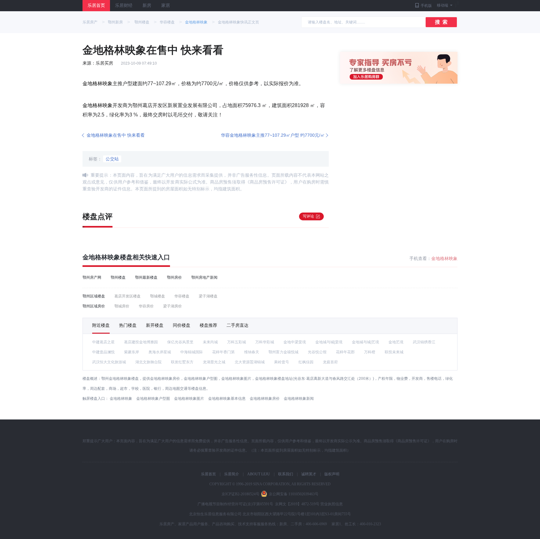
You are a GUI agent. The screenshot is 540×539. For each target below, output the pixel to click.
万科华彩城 (264, 342)
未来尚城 (210, 342)
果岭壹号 (281, 362)
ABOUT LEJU (258, 474)
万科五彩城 (236, 342)
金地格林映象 (196, 22)
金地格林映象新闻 (299, 398)
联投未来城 (394, 352)
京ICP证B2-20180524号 (240, 494)
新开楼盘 (154, 325)
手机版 (426, 5)
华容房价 (146, 306)
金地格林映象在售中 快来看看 (116, 135)
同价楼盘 (181, 325)
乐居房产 (90, 22)
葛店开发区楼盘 (127, 296)
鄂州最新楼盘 (146, 277)
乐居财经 (123, 5)
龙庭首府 (330, 362)
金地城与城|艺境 (365, 342)
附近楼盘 (101, 325)
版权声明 (331, 474)
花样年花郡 (345, 352)
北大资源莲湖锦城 (250, 362)
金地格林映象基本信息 (227, 398)
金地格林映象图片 (189, 398)
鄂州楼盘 (141, 22)
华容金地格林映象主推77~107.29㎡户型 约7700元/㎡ (273, 135)
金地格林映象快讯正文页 (238, 22)
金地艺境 (395, 342)
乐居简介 (231, 474)
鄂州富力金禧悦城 (283, 352)
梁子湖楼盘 (208, 296)
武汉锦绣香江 (424, 342)
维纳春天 (251, 352)
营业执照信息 (331, 504)
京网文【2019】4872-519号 (297, 504)
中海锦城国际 (191, 352)
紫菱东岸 (131, 352)
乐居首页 (96, 5)
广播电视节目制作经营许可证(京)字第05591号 (235, 504)
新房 (146, 5)
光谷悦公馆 (317, 352)
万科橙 (369, 352)
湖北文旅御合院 (148, 362)
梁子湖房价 (172, 306)
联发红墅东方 (182, 362)
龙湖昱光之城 (214, 362)
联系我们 (285, 474)
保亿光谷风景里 (180, 342)
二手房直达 (237, 325)
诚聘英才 (308, 474)
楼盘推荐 (208, 325)
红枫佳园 (305, 362)
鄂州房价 (174, 277)
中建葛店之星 (103, 342)
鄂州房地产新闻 (204, 277)
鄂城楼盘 (157, 296)
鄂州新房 (115, 22)
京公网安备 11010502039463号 (293, 494)
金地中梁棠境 (294, 342)
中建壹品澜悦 (103, 352)
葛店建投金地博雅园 (141, 342)
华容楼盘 (167, 22)
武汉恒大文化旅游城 (109, 362)
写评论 (308, 216)
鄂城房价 (121, 306)
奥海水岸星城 (159, 352)
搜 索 (441, 22)
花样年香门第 (223, 352)
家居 (165, 5)
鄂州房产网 (91, 277)
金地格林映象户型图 (153, 398)
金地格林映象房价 (265, 398)
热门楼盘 (128, 325)
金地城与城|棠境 (328, 342)
